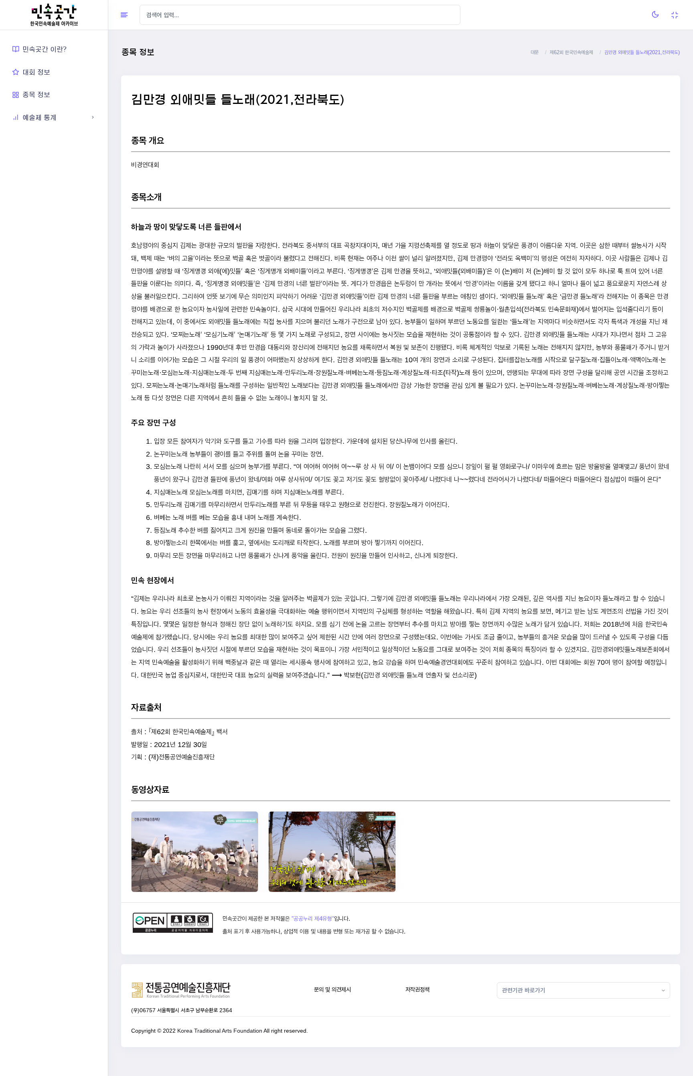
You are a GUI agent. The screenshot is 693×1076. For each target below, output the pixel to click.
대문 (535, 52)
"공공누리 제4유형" (313, 918)
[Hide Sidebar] (124, 14)
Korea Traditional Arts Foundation (219, 1030)
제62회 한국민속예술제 (571, 52)
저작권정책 (417, 989)
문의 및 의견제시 (332, 989)
